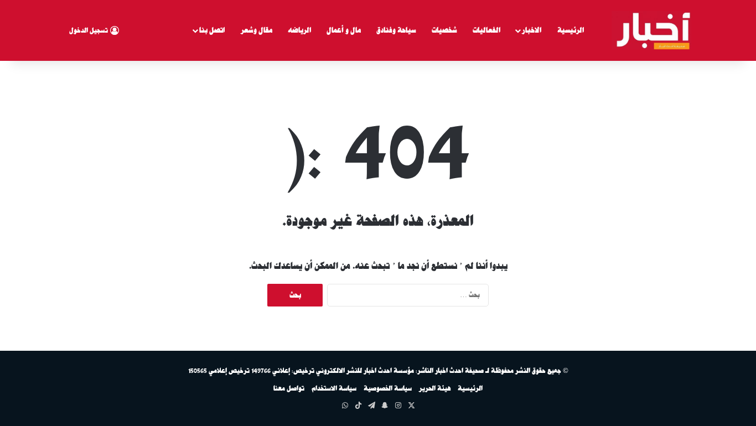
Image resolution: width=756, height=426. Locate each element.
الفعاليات (486, 30)
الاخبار (531, 30)
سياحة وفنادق (396, 30)
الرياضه (299, 30)
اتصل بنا (212, 30)
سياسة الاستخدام (334, 388)
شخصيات (444, 30)
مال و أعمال (344, 30)
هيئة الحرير (435, 388)
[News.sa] (651, 30)
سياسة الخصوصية (388, 388)
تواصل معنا (288, 388)
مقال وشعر (256, 30)
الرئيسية (570, 30)
